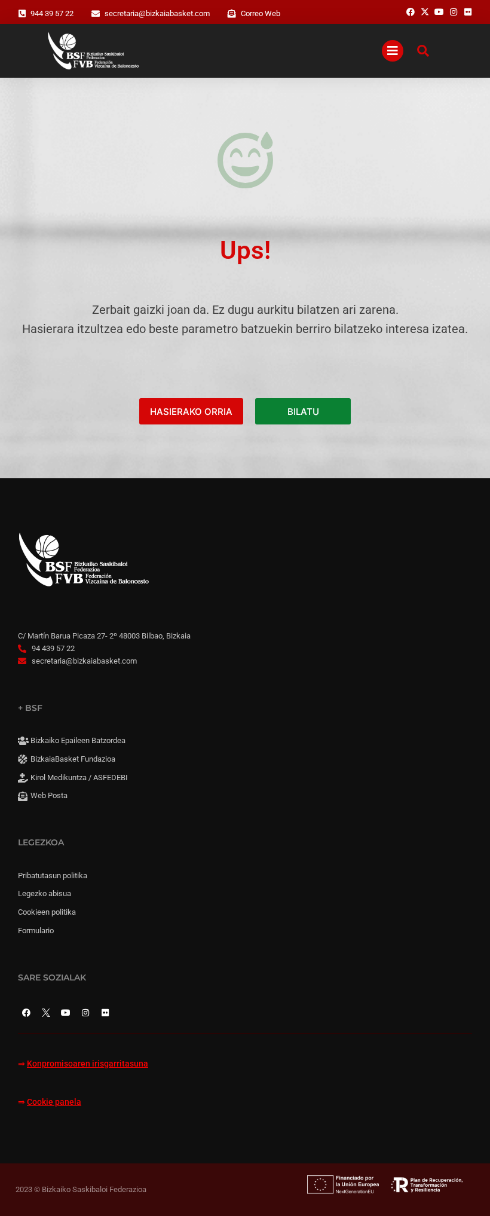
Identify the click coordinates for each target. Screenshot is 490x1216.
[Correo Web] (232, 14)
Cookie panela (54, 1102)
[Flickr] (105, 1012)
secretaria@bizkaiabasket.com (157, 13)
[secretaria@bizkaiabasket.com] (95, 14)
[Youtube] (65, 1012)
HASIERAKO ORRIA (191, 411)
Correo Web (260, 13)
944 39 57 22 (52, 13)
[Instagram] (85, 1012)
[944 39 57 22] (22, 14)
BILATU (303, 411)
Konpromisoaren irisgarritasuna (87, 1064)
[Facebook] (26, 1012)
